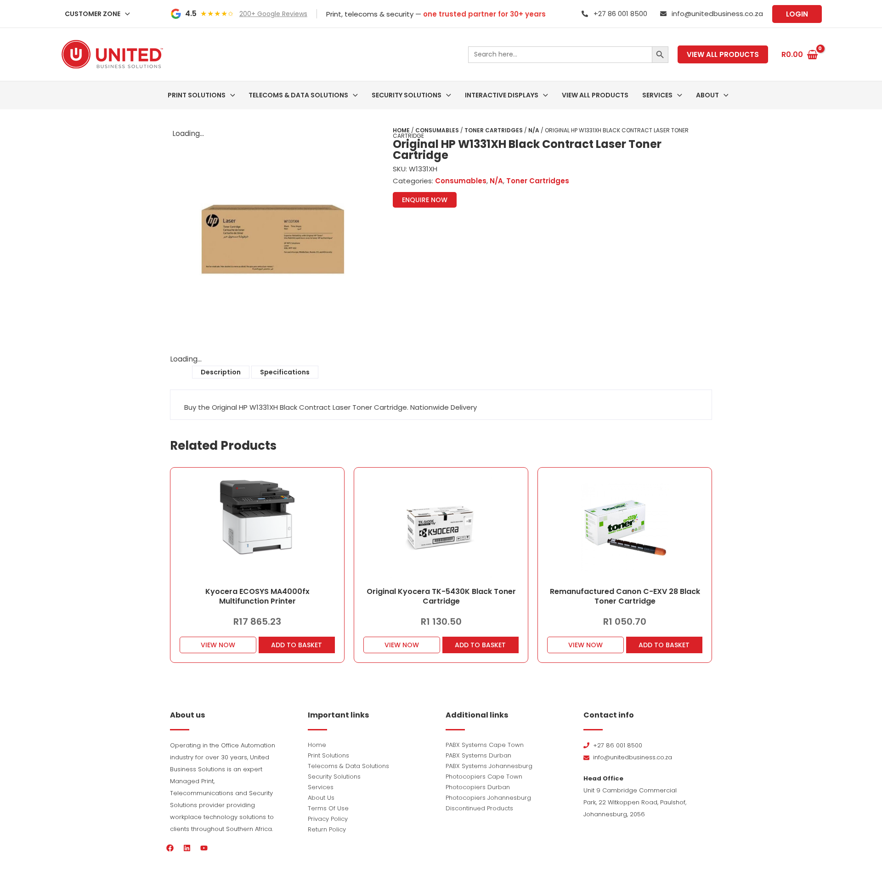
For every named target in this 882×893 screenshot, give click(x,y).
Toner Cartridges (493, 130)
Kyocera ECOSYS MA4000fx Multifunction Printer (257, 596)
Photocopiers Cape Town (484, 776)
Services (321, 787)
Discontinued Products (479, 808)
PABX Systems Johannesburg (489, 766)
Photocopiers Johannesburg (488, 797)
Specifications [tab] (285, 372)
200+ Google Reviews (273, 14)
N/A (533, 130)
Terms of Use (328, 808)
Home (401, 130)
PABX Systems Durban (478, 755)
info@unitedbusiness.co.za (717, 13)
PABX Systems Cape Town (485, 744)
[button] (125, 13)
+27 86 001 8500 (620, 13)
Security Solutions (334, 776)
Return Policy (327, 829)
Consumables (437, 130)
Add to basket (296, 645)
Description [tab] (221, 372)
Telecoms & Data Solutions (348, 766)
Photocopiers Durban (478, 787)
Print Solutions (328, 755)
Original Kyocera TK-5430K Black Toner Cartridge (441, 596)
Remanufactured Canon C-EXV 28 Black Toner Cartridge (625, 596)
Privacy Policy (328, 818)
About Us (321, 797)
